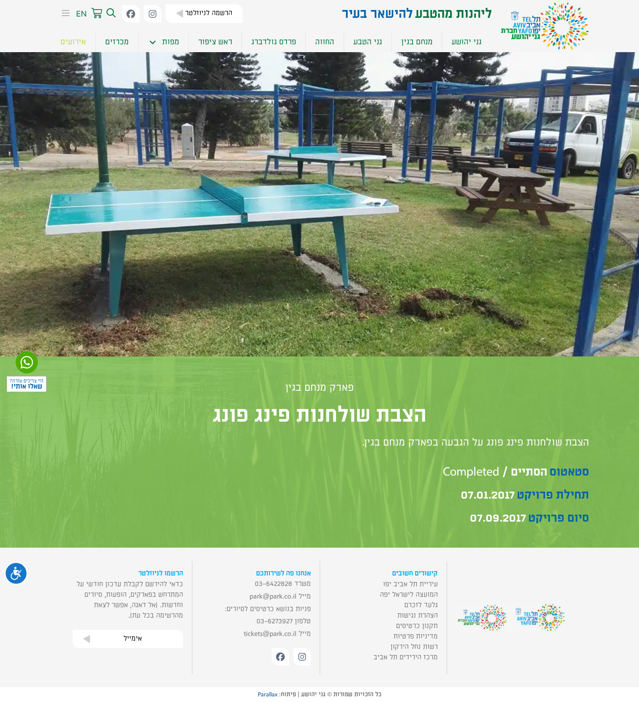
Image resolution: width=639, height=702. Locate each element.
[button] (110, 13)
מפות (170, 42)
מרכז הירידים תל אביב (405, 657)
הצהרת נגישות (417, 615)
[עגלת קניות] (96, 13)
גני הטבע (367, 42)
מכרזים (117, 42)
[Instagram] (152, 14)
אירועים (73, 42)
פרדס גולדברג (273, 42)
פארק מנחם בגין (319, 388)
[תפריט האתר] (63, 14)
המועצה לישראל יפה (409, 595)
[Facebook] (131, 14)
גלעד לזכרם (421, 605)
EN (81, 13)
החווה (324, 42)
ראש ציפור (215, 42)
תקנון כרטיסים (417, 626)
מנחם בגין (417, 42)
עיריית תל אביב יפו (410, 584)
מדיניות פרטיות (415, 636)
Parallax (267, 694)
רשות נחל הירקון (414, 647)
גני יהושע (467, 42)
